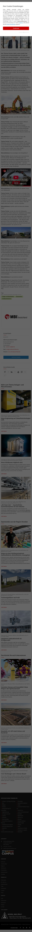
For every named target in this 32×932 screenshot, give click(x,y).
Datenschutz (26, 32)
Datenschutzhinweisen (22, 21)
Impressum (21, 32)
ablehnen (21, 22)
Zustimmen (16, 28)
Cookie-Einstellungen (11, 24)
